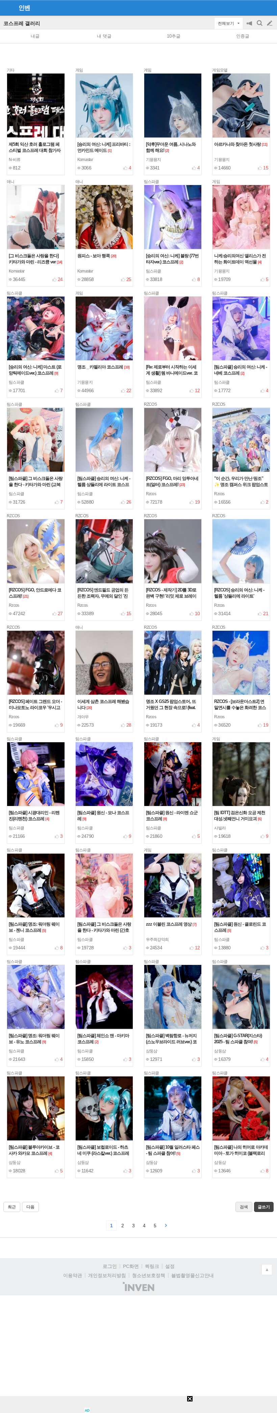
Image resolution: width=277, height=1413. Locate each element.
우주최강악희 (157, 939)
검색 (260, 26)
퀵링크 (152, 1266)
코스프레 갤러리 (21, 23)
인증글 (242, 36)
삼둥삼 (151, 1051)
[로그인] (257, 7)
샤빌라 (220, 828)
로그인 (110, 1266)
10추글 (173, 36)
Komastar (85, 159)
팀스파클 (153, 271)
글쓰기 (270, 23)
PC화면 (131, 1266)
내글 (35, 36)
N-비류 (14, 159)
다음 (30, 1207)
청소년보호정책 (148, 1275)
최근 (12, 1207)
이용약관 (72, 1275)
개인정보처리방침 (107, 1275)
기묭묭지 (153, 159)
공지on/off (250, 26)
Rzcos (151, 493)
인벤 (24, 7)
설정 (170, 1266)
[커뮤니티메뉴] (7, 7)
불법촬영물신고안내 (192, 1275)
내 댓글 (104, 36)
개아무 (83, 716)
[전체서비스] (269, 7)
